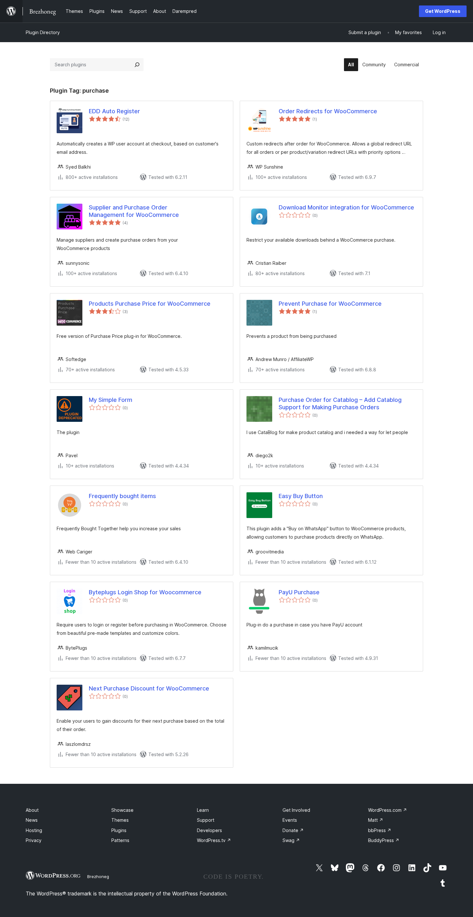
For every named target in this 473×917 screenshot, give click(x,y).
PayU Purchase (299, 592)
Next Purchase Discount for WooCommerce (149, 688)
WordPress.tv (214, 840)
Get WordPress (442, 11)
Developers (209, 830)
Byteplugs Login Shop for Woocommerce (145, 592)
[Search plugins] (137, 64)
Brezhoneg (98, 876)
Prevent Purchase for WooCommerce (330, 303)
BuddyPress (383, 840)
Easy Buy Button (301, 496)
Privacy (34, 840)
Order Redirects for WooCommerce (328, 111)
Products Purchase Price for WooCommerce (149, 303)
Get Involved (296, 810)
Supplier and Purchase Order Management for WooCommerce (134, 211)
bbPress (379, 830)
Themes (120, 820)
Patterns (120, 840)
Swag (291, 840)
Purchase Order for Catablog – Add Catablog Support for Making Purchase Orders (340, 403)
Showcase (122, 810)
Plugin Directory (43, 32)
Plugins (118, 830)
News (32, 820)
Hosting (34, 830)
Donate (293, 830)
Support (205, 820)
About (32, 810)
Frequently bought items (122, 496)
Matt (375, 820)
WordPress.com (387, 810)
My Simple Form (110, 399)
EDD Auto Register (114, 111)
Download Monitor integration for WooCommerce (346, 207)
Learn (203, 810)
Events (290, 820)
